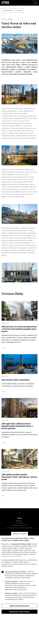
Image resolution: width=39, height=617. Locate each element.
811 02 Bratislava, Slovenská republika (19, 528)
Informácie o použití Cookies (11, 556)
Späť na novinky (8, 10)
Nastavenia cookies (19, 534)
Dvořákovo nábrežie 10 (19, 525)
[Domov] (6, 2)
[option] (19, 94)
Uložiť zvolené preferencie (19, 606)
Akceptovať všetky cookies (19, 612)
